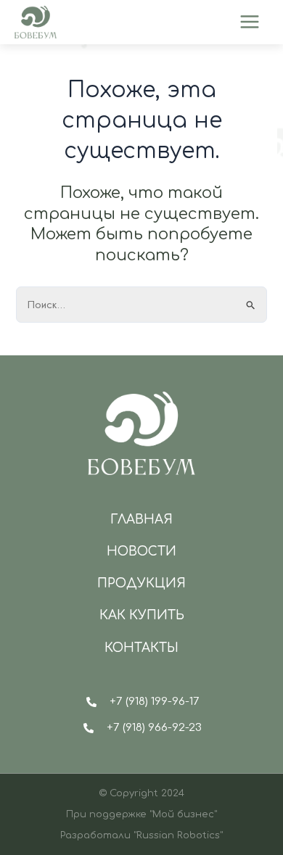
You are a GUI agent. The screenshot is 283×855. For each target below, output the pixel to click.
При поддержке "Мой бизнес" (141, 814)
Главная (141, 519)
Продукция (141, 583)
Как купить (141, 615)
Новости (141, 551)
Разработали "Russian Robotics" (141, 835)
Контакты (141, 648)
